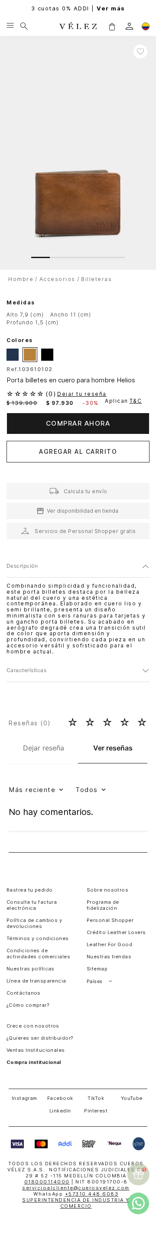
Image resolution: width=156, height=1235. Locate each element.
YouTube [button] (132, 1098)
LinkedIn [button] (60, 1111)
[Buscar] (24, 26)
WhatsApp (75, 1194)
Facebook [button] (60, 1098)
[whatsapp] (138, 1203)
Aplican (123, 401)
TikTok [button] (96, 1098)
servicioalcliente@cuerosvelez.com (76, 1188)
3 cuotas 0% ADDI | (78, 8)
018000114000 (47, 1182)
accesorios (57, 279)
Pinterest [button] (95, 1111)
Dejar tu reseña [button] (82, 394)
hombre (20, 279)
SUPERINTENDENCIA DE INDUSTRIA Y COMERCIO (76, 1203)
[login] (129, 26)
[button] (112, 26)
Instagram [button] (24, 1098)
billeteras (96, 279)
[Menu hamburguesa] (10, 26)
